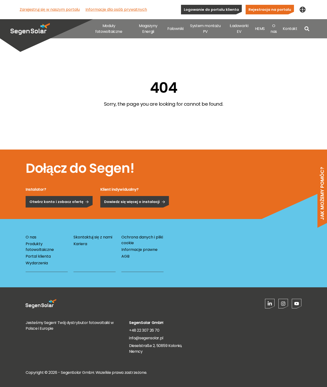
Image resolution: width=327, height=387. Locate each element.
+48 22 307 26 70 (144, 330)
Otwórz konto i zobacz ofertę (56, 201)
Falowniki (175, 28)
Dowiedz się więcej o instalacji (132, 201)
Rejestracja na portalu (269, 9)
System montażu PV (205, 28)
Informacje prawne (139, 249)
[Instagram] (283, 303)
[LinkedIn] (270, 303)
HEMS (260, 28)
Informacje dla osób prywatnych (116, 9)
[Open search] (307, 29)
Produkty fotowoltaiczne (40, 246)
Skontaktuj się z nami (92, 237)
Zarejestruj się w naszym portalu (50, 9)
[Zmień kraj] (302, 9)
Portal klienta (38, 256)
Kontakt (290, 28)
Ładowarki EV (239, 28)
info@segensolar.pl (146, 338)
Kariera (80, 244)
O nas (274, 28)
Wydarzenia (37, 263)
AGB (125, 256)
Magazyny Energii (148, 28)
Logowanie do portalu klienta (211, 9)
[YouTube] (296, 303)
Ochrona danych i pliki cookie (142, 240)
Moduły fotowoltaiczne (108, 28)
